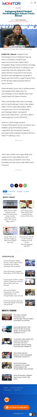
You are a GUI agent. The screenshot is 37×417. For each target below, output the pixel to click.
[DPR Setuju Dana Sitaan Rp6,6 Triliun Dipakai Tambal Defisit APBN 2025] (26, 204)
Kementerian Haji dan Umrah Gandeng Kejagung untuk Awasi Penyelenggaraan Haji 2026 (27, 241)
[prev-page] (16, 251)
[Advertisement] (18, 146)
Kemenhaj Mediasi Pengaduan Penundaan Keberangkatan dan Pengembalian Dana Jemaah (13, 293)
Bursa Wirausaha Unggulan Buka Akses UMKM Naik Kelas (14, 272)
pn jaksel (26, 191)
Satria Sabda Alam (20, 20)
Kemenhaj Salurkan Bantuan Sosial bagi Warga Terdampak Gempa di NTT (13, 302)
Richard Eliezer (7, 194)
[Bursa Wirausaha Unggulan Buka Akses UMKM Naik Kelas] (30, 273)
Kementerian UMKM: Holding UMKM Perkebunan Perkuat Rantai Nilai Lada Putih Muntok (13, 282)
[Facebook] (12, 185)
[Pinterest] (21, 185)
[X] (16, 185)
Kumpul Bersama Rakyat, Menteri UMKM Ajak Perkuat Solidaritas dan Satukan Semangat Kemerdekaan (13, 263)
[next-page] (19, 251)
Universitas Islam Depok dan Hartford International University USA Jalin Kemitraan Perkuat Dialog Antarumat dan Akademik (23, 342)
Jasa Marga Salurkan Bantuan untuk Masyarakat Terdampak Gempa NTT (23, 355)
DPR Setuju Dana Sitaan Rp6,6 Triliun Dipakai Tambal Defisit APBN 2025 (27, 213)
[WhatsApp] (25, 185)
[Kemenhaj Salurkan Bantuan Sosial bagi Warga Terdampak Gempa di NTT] (30, 303)
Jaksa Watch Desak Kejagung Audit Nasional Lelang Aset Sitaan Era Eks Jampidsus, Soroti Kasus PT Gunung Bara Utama (10, 216)
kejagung (19, 191)
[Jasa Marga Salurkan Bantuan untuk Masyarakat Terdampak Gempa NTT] (7, 355)
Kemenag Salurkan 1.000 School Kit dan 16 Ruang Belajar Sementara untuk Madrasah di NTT (22, 330)
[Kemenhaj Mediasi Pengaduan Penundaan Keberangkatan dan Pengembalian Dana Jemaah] (30, 292)
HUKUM (18, 8)
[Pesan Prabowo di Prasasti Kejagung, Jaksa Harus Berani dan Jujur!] (10, 231)
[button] (32, 414)
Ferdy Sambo (11, 191)
